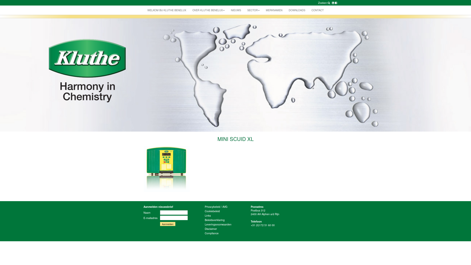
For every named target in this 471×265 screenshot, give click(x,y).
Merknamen (274, 10)
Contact (317, 10)
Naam (147, 212)
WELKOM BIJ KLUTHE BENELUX (166, 10)
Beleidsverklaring (215, 220)
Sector (252, 10)
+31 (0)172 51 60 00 (263, 225)
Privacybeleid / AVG (216, 207)
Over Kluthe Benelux (207, 10)
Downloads (297, 10)
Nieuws (236, 10)
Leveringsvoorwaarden (218, 224)
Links (208, 215)
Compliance (212, 233)
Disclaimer (211, 229)
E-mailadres (150, 218)
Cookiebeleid (212, 211)
